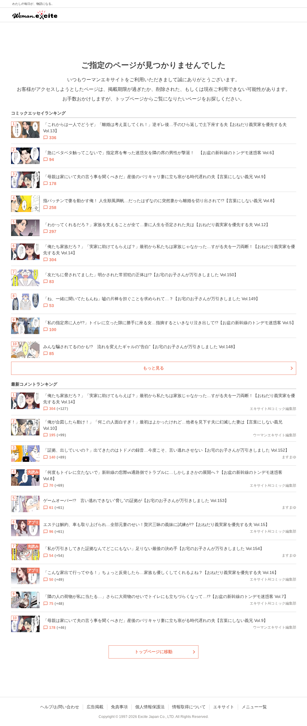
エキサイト (223, 706)
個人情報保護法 (150, 706)
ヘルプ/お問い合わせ (59, 706)
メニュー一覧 (254, 706)
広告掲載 (95, 706)
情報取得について (189, 706)
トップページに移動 (153, 651)
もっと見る (153, 368)
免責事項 (119, 706)
